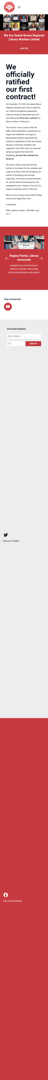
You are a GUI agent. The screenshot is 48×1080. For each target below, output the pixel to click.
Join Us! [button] (24, 48)
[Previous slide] (7, 258)
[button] (14, 279)
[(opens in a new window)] (24, 538)
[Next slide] (41, 258)
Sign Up (33, 343)
